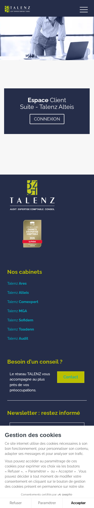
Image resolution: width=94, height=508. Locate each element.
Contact (70, 377)
